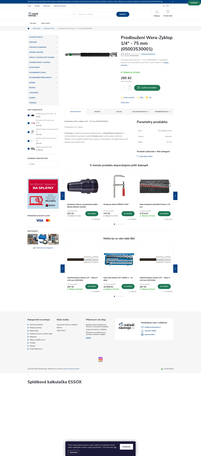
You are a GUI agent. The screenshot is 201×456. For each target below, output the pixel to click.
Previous (63, 196)
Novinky (33, 23)
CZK (167, 6)
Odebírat (194, 3)
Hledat (122, 14)
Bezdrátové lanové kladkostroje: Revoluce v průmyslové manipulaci (97, 326)
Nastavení (74, 452)
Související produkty (139, 111)
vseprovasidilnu (149, 334)
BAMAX (59, 328)
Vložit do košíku (149, 88)
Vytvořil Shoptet (168, 369)
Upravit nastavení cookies (71, 369)
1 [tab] (114, 224)
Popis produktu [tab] (75, 111)
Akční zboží (45, 23)
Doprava (32, 346)
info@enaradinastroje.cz (152, 327)
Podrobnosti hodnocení (148, 54)
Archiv (88, 338)
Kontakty (37, 6)
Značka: (125, 102)
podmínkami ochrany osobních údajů (41, 170)
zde (115, 447)
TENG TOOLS (61, 331)
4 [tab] (119, 224)
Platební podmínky (36, 328)
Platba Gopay (34, 331)
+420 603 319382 (150, 331)
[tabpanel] (83, 195)
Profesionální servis (36, 349)
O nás (29, 6)
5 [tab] (121, 224)
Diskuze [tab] (119, 111)
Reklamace (46, 6)
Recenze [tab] (97, 111)
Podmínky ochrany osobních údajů (41, 334)
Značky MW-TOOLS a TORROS (67, 325)
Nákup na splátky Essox (37, 340)
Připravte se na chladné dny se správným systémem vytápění (96, 333)
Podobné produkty (161, 111)
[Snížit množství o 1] (129, 89)
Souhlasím (126, 447)
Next (175, 196)
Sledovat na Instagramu (44, 248)
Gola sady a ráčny (146, 156)
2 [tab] (116, 224)
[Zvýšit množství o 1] (129, 86)
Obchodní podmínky (60, 6)
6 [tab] (123, 224)
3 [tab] (118, 224)
